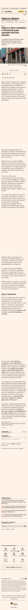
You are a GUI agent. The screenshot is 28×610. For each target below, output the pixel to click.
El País (25, 14)
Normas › (25, 431)
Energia (16, 22)
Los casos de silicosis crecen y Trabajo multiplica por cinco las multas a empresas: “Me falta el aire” (13, 502)
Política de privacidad (6, 597)
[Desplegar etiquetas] (26, 439)
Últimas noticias (6, 498)
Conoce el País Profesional (14, 567)
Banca (3, 22)
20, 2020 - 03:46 (14, 70)
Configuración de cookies (21, 595)
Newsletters (23, 597)
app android (22, 561)
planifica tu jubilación (5, 556)
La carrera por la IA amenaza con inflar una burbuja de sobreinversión (13, 511)
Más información (4, 445)
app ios (14, 561)
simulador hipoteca (14, 550)
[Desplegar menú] (2, 11)
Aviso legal (8, 595)
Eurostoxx (8, 529)
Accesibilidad (13, 597)
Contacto (3, 595)
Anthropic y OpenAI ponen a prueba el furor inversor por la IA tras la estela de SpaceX (14, 515)
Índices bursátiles (15, 439)
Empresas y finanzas (10, 18)
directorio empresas (22, 555)
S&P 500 (12, 8)
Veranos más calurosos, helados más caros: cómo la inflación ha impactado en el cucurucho (13, 507)
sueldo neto (22, 550)
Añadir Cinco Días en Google (9, 77)
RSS (19, 597)
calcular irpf (5, 550)
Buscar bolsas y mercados (8, 522)
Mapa (17, 597)
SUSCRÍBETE (21, 11)
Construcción (22, 22)
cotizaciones (5, 561)
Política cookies (13, 595)
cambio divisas (14, 555)
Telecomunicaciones (9, 22)
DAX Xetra (3, 439)
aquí (22, 448)
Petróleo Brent (23, 8)
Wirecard (9, 439)
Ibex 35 (3, 8)
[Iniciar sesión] (26, 11)
